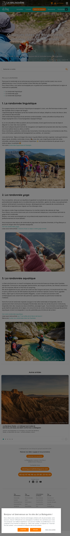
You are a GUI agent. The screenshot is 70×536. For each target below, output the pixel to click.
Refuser (35, 529)
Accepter (23, 529)
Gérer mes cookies (50, 529)
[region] (31, 520)
